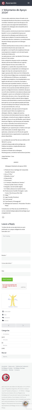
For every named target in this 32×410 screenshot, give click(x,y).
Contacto (17, 370)
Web (3, 271)
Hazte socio (12, 366)
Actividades (6, 334)
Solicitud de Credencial (22, 366)
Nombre (4, 255)
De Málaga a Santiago (19, 368)
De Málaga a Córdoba (7, 368)
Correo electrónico (7, 263)
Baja (5, 314)
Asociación (4, 366)
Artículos (5, 339)
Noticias (6, 320)
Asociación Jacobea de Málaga (11, 4)
